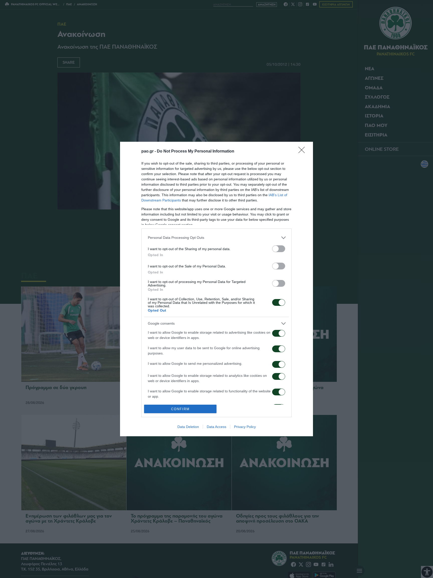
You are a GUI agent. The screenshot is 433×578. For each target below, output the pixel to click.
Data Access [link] (216, 427)
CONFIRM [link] (180, 409)
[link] (303, 151)
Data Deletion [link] (188, 427)
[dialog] (216, 289)
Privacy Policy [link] (245, 427)
